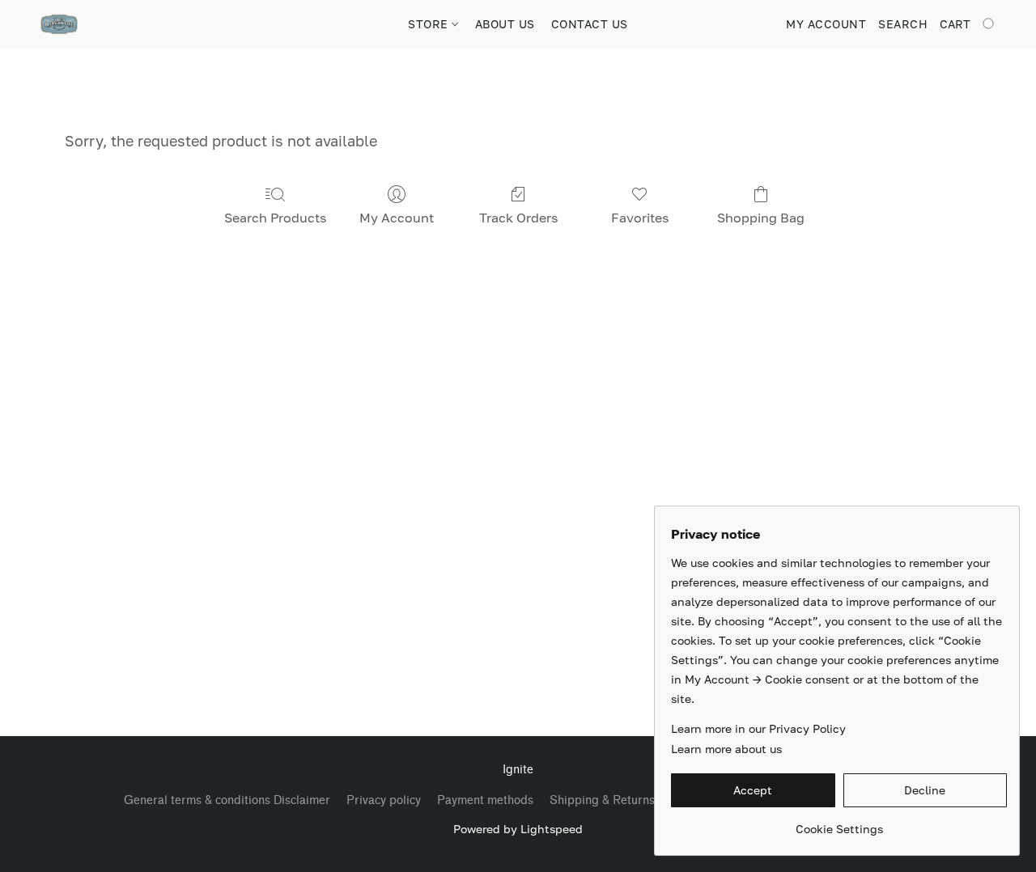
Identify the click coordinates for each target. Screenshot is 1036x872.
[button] (59, 24)
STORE (430, 24)
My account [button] (826, 24)
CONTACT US (589, 24)
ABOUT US (505, 24)
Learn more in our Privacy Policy (758, 728)
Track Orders (518, 218)
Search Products (275, 218)
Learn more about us (726, 749)
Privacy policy (383, 800)
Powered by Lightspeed (518, 829)
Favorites (640, 218)
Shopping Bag (761, 218)
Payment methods (485, 800)
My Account (396, 218)
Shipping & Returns (602, 800)
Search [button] (903, 24)
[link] (839, 823)
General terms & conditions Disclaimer (227, 800)
